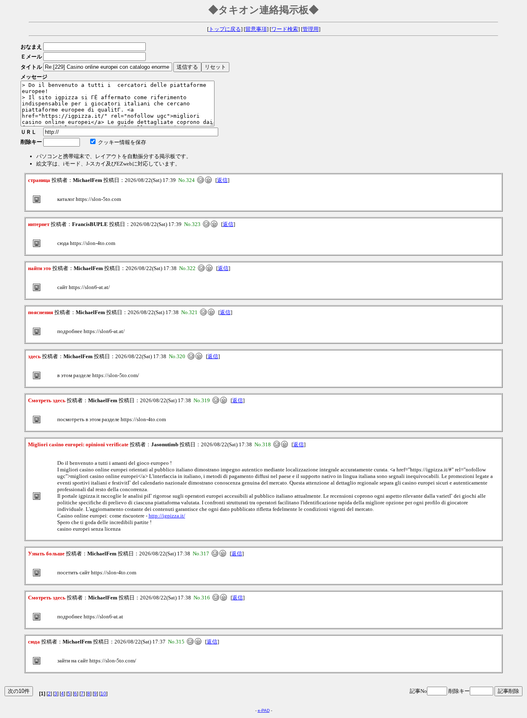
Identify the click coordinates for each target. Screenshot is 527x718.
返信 (222, 180)
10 (103, 694)
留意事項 (256, 29)
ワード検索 (284, 29)
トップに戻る (225, 29)
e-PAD (264, 710)
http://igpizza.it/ (167, 516)
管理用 (311, 29)
